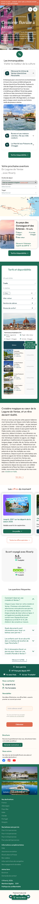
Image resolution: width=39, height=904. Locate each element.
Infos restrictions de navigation (13, 861)
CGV (17, 883)
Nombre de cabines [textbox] (18, 303)
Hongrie (4, 822)
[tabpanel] (19, 117)
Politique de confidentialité (11, 886)
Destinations (5, 16)
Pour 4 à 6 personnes (9, 834)
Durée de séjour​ (7, 178)
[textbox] (19, 180)
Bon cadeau (6, 858)
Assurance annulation (9, 851)
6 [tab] (22, 327)
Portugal (5, 819)
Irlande (4, 816)
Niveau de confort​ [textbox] (18, 308)
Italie (12, 16)
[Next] (34, 321)
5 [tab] (21, 327)
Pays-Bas (5, 809)
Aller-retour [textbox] (18, 298)
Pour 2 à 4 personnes (9, 830)
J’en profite (16, 531)
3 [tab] (18, 327)
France (4, 803)
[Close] (35, 182)
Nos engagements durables (11, 864)
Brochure (5, 873)
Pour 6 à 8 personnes (9, 837)
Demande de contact (9, 876)
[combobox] (19, 180)
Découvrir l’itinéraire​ (23, 244)
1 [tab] (16, 327)
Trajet (4, 190)
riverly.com (24, 182)
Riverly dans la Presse (9, 855)
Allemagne (5, 806)
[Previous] (5, 321)
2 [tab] (17, 327)
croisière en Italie (11, 472)
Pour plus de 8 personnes (10, 840)
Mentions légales (8, 883)
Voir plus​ (19, 477)
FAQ (3, 848)
